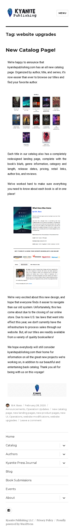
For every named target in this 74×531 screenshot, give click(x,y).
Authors (11, 454)
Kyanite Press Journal (21, 463)
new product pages (47, 412)
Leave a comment (30, 420)
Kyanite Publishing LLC (19, 520)
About (10, 497)
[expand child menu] (64, 445)
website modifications (36, 416)
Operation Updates (37, 409)
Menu (62, 13)
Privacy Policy (45, 520)
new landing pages (24, 412)
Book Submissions (18, 480)
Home (10, 436)
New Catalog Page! (30, 50)
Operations (15, 416)
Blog (9, 471)
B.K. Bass (16, 405)
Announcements (15, 409)
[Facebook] (9, 510)
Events (11, 489)
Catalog (11, 445)
